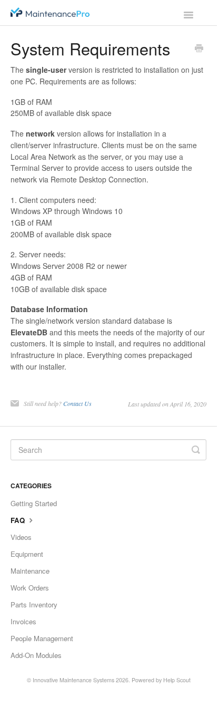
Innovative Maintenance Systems (73, 680)
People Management (42, 638)
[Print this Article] (199, 49)
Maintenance (30, 571)
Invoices (23, 621)
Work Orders (30, 588)
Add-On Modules (36, 655)
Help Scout (177, 680)
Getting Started (34, 503)
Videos (21, 537)
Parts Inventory (34, 604)
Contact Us (77, 403)
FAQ (19, 520)
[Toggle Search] (196, 449)
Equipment (27, 554)
